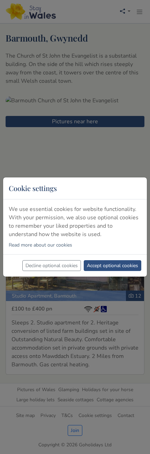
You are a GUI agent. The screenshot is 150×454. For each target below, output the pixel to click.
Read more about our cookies (40, 245)
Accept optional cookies (112, 265)
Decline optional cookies (51, 265)
